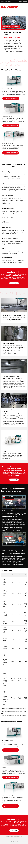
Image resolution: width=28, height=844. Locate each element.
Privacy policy (15, 839)
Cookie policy (21, 839)
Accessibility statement (7, 839)
